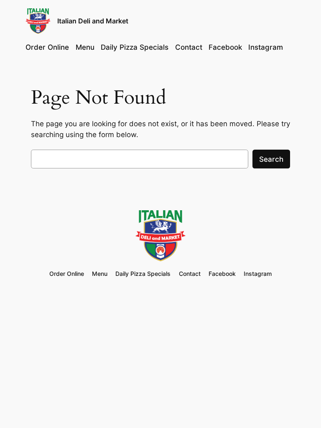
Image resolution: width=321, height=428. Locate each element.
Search (271, 159)
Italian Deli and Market (92, 21)
